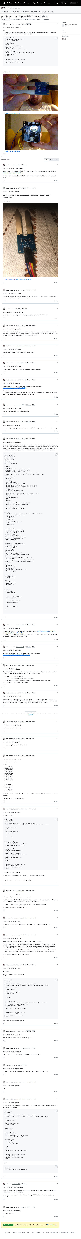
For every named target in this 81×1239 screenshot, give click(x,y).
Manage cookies (54, 1232)
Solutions (18, 3)
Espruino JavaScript (12, 8)
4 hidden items (30, 713)
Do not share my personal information (67, 1232)
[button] (57, 24)
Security (28, 1232)
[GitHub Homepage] (6, 1233)
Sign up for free (8, 1225)
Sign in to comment (52, 1224)
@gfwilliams (19, 168)
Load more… (30, 714)
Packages (43, 11)
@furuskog (51, 634)
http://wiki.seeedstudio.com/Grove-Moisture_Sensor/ (16, 654)
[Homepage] (4, 3)
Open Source (37, 3)
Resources (27, 3)
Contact (47, 1232)
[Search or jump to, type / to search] (61, 3)
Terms (19, 1232)
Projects (35, 11)
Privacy (23, 1232)
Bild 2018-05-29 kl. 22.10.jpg (12, 151)
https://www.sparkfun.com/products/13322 (14, 387)
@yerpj (18, 383)
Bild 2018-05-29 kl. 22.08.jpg (12, 113)
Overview (6, 11)
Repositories (15, 11)
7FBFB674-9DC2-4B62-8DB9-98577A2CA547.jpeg (18, 279)
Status (33, 1232)
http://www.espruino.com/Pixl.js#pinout (13, 173)
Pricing (55, 3)
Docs (43, 1232)
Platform (9, 3)
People (52, 11)
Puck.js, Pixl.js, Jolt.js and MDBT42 (41, 19)
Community (38, 1232)
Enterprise (47, 3)
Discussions (26, 11)
